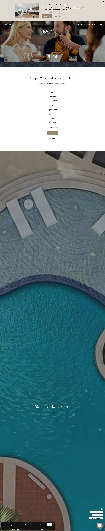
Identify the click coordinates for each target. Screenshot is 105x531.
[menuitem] (52, 92)
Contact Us (41, 529)
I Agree (49, 524)
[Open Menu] (101, 24)
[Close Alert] (103, 2)
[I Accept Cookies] (53, 523)
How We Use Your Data (14, 529)
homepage (62, 83)
